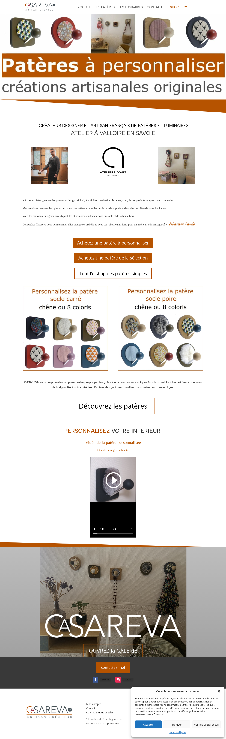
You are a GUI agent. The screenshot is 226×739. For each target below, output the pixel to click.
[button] (219, 691)
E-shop (172, 7)
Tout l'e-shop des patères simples (113, 273)
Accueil (84, 7)
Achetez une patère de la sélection (113, 258)
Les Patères (105, 7)
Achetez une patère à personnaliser (113, 243)
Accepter (148, 724)
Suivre (105, 679)
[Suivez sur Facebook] (95, 680)
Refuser (177, 724)
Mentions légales (178, 732)
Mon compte (93, 704)
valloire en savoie (127, 133)
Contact (155, 7)
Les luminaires (131, 7)
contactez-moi (113, 667)
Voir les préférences (206, 724)
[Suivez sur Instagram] (118, 680)
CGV (88, 712)
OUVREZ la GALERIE (113, 650)
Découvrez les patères (113, 406)
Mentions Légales (103, 712)
